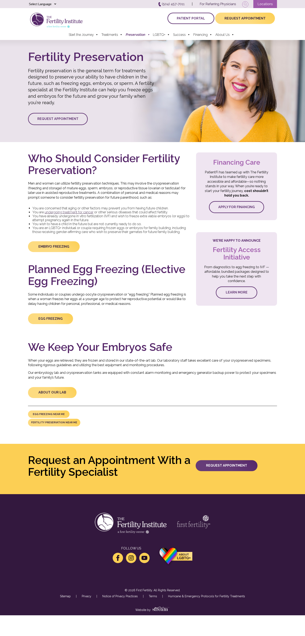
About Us (222, 35)
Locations (265, 4)
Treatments (109, 35)
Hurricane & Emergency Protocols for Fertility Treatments (206, 596)
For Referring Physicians (218, 4)
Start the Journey (81, 35)
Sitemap (65, 596)
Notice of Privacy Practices (120, 596)
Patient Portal (191, 18)
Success (179, 35)
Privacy (86, 596)
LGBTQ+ (159, 35)
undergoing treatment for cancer (69, 212)
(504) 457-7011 (173, 4)
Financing (200, 35)
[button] (58, 119)
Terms (153, 596)
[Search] (245, 4)
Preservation (135, 35)
